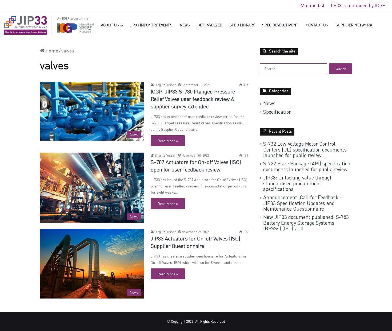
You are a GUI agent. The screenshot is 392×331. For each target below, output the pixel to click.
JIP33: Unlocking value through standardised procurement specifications (298, 183)
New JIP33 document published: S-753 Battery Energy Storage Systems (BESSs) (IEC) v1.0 (306, 222)
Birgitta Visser (165, 85)
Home (51, 51)
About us (110, 25)
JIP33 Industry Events (151, 25)
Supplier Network (354, 25)
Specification (277, 112)
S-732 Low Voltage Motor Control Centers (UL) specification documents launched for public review (305, 149)
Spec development (280, 25)
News (185, 25)
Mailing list (313, 5)
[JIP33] (49, 25)
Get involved (210, 25)
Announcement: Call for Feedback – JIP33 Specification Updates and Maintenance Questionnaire (302, 203)
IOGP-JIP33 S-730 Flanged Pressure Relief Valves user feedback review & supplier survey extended (193, 99)
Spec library (242, 25)
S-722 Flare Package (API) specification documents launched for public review (306, 166)
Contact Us (317, 25)
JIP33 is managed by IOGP (357, 5)
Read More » (167, 140)
